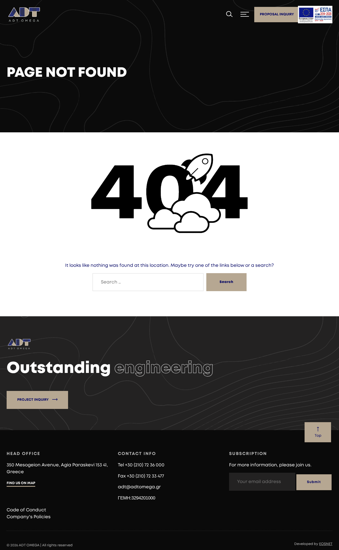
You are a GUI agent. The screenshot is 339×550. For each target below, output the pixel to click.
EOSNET (325, 544)
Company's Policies (29, 517)
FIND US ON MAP (21, 483)
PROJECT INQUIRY (33, 400)
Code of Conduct (26, 510)
